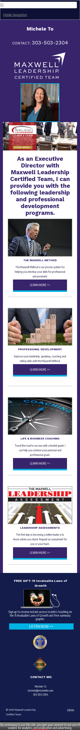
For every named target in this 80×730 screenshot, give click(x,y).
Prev (8, 136)
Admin (70, 709)
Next (72, 136)
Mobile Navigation (15, 14)
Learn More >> (40, 285)
